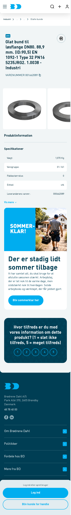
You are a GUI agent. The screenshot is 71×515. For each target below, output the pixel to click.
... (17, 19)
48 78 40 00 (10, 409)
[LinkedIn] (12, 417)
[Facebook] (6, 417)
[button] (5, 6)
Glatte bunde (37, 19)
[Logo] (15, 6)
